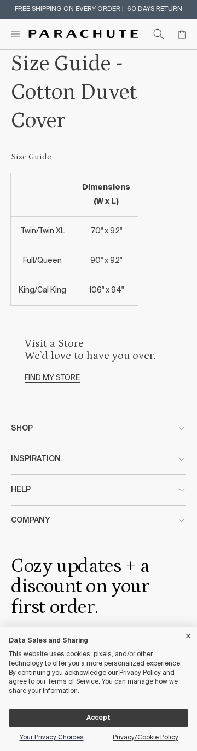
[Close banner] (189, 634)
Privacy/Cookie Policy (145, 738)
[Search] (159, 34)
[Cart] (182, 34)
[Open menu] (15, 34)
